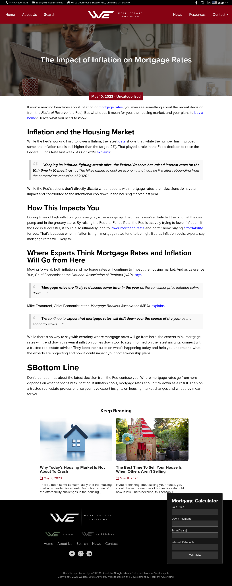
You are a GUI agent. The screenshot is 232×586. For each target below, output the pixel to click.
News (177, 14)
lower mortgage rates (127, 228)
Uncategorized (128, 96)
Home (10, 14)
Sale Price (178, 507)
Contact (219, 14)
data (122, 141)
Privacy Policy (130, 573)
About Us (29, 14)
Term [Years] (179, 530)
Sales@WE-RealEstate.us (49, 3)
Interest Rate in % (183, 542)
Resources (197, 14)
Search (49, 14)
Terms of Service (153, 573)
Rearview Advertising (162, 577)
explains (103, 152)
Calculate (195, 555)
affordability (193, 228)
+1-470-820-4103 (18, 3)
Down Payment (181, 519)
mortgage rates (111, 107)
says (138, 275)
